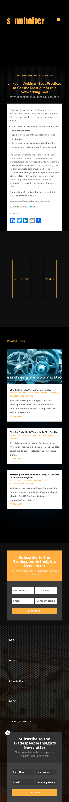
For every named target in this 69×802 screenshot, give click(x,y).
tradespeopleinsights (28, 97)
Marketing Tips (24, 75)
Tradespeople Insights (21, 396)
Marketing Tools (30, 393)
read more (16, 416)
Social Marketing (43, 75)
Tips (45, 481)
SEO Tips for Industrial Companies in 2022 (31, 389)
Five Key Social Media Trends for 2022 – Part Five (34, 432)
